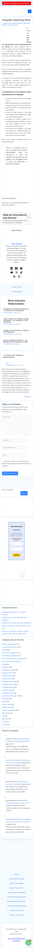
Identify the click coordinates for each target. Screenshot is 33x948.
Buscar (24, 493)
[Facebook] (16, 268)
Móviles (4, 25)
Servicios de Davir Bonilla (16, 879)
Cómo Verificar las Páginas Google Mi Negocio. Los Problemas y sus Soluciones (16, 320)
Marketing (27, 23)
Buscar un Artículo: (7, 490)
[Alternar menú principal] (29, 11)
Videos (4, 722)
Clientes (4, 650)
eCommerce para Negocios (10, 656)
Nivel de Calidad (7, 704)
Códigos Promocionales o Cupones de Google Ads (16, 331)
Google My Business (8, 687)
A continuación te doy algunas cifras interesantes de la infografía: (15, 221)
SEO (3, 716)
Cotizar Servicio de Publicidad (16, 892)
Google (13, 23)
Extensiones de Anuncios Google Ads (13, 658)
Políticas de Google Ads (9, 710)
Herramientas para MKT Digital (16, 906)
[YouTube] (12, 272)
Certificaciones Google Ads (10, 647)
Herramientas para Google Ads (16, 897)
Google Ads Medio (7, 676)
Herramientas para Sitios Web (16, 901)
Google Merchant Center (9, 684)
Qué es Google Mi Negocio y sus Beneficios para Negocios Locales (15, 341)
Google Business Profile (9, 681)
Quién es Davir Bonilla (16, 883)
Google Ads (19, 23)
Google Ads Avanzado (8, 670)
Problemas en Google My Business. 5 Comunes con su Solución (16, 309)
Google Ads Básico (7, 673)
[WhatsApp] (19, 276)
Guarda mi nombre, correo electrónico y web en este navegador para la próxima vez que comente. (16, 463)
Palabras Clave (6, 707)
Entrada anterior (16, 287)
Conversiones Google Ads (9, 653)
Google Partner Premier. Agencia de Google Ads (16, 623)
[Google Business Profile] (14, 276)
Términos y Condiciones (16, 915)
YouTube (4, 724)
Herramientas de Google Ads (10, 696)
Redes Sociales (6, 713)
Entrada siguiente (16, 291)
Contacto (16, 874)
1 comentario (6, 23)
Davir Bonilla (9, 760)
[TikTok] (21, 272)
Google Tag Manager (8, 693)
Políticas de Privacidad (16, 910)
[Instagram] (21, 268)
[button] (16, 3)
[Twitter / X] (16, 272)
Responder (27, 396)
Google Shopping (7, 690)
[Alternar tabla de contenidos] (27, 217)
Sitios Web (5, 719)
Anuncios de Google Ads (9, 644)
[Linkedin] (12, 268)
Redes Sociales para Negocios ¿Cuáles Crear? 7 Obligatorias (18, 803)
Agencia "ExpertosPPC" (16, 888)
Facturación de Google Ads (10, 661)
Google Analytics (7, 679)
